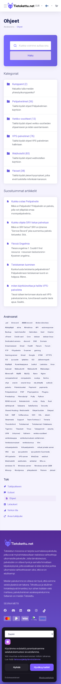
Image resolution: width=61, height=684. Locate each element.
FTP (6, 350)
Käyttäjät (8, 364)
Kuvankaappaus (21, 364)
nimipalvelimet (11, 378)
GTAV (40, 355)
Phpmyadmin (33, 392)
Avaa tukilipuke (15, 516)
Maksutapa (44, 369)
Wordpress (19, 470)
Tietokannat (24, 424)
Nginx (43, 374)
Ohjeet (12, 498)
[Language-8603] (49, 6)
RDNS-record (10, 401)
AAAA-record (27, 323)
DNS (35, 341)
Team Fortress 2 (33, 420)
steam (47, 415)
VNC (7, 452)
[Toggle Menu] (4, 5)
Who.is (42, 461)
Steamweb (9, 420)
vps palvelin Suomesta (40, 452)
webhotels (22, 461)
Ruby (43, 401)
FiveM (30, 346)
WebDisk (34, 457)
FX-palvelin (16, 350)
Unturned (16, 433)
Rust (50, 401)
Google (32, 355)
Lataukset (12, 504)
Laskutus (43, 364)
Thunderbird (10, 424)
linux (52, 364)
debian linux (48, 337)
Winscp (8, 470)
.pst (6, 323)
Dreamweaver (11, 346)
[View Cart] (56, 6)
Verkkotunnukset (12, 443)
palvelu (8, 387)
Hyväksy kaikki (42, 667)
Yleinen (43, 470)
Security (44, 406)
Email (22, 346)
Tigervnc (9, 429)
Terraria (47, 420)
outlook (49, 383)
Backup (8, 332)
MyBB (18, 374)
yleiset (52, 470)
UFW (7, 433)
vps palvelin (23, 452)
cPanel (8, 337)
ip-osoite (14, 360)
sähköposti (9, 406)
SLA (6, 415)
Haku (30, 55)
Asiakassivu (9, 27)
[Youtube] (29, 610)
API (37, 328)
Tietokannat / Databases (42, 424)
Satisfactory (33, 406)
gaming (37, 350)
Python (41, 397)
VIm (38, 443)
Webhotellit (10, 461)
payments (43, 387)
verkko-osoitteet (40, 433)
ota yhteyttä (38, 383)
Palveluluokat (19, 387)
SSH (33, 415)
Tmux (29, 429)
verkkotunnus (28, 443)
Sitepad (50, 410)
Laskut (34, 364)
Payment (32, 387)
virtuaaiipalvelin (11, 447)
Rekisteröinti (24, 401)
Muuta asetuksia (46, 677)
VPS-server (23, 457)
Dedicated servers (12, 341)
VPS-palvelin (10, 457)
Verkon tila (12, 510)
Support (20, 420)
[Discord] (13, 610)
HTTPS (49, 355)
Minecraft (9, 374)
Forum (47, 346)
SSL (40, 415)
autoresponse (47, 328)
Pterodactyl (22, 397)
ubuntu (50, 429)
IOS (6, 360)
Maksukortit (19, 369)
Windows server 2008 (43, 466)
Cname (50, 332)
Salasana (21, 406)
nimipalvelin (26, 378)
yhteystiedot (32, 470)
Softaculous (23, 415)
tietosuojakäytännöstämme (27, 659)
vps (13, 452)
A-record (15, 323)
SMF (13, 415)
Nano (35, 374)
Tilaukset (19, 429)
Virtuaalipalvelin (27, 447)
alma (19, 328)
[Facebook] (5, 610)
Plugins (45, 392)
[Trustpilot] (44, 611)
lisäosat (8, 369)
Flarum (39, 346)
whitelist (33, 461)
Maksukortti (32, 369)
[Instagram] (36, 610)
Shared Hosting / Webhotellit (17, 410)
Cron (29, 337)
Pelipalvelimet (11, 392)
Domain (43, 341)
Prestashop (10, 397)
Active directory (42, 323)
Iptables (25, 360)
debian (37, 337)
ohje (7, 383)
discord (27, 341)
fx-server (27, 350)
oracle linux (25, 383)
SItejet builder (38, 410)
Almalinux (28, 328)
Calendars (33, 332)
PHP (22, 392)
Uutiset (11, 492)
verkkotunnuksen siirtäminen (32, 438)
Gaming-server (11, 355)
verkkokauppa (11, 438)
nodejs (37, 378)
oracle (15, 383)
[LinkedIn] (21, 610)
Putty (33, 397)
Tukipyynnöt (39, 429)
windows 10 (10, 466)
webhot (45, 457)
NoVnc (46, 378)
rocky (35, 401)
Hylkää (16, 667)
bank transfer (20, 332)
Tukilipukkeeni (14, 486)
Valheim (26, 433)
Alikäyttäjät (9, 328)
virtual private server (45, 447)
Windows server (24, 466)
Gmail (23, 355)
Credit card (18, 337)
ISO (33, 360)
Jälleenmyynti (43, 360)
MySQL (27, 374)
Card (42, 332)
